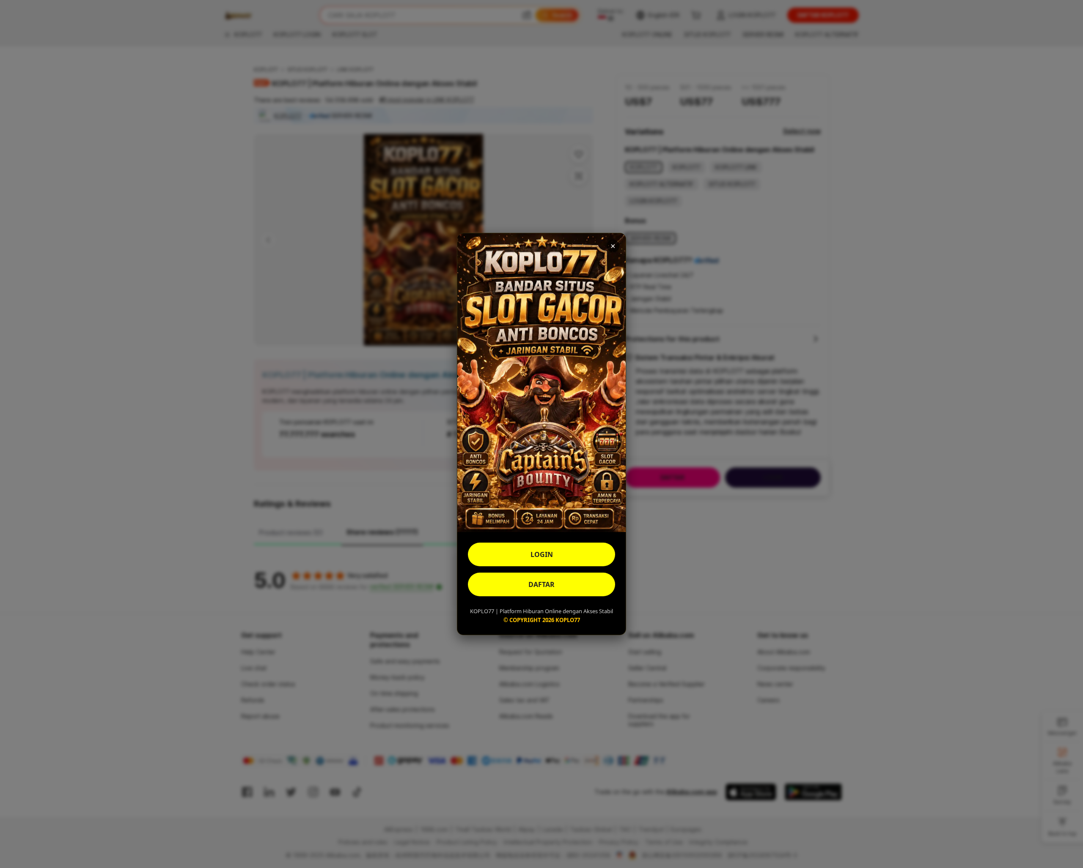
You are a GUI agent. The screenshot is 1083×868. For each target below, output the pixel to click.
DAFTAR (541, 584)
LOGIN (542, 554)
